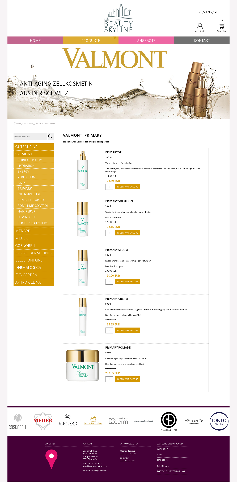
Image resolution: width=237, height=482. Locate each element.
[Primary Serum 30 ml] (82, 286)
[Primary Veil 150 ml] (82, 189)
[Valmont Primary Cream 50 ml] (82, 335)
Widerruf (162, 449)
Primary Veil (114, 152)
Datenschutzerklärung (171, 471)
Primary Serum (116, 250)
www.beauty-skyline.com (95, 470)
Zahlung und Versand (170, 443)
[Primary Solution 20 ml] (82, 237)
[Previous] (15, 421)
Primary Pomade (118, 347)
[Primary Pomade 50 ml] (82, 384)
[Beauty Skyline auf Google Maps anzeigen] (51, 468)
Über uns (162, 460)
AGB (159, 454)
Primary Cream (116, 299)
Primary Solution (119, 201)
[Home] (118, 35)
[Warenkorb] (222, 31)
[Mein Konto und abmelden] (199, 31)
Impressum (163, 465)
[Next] (222, 421)
